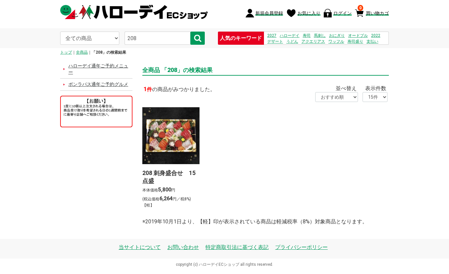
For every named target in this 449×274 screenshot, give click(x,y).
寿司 (307, 35)
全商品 (82, 52)
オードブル (358, 35)
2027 (271, 35)
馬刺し (320, 35)
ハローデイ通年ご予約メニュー (98, 69)
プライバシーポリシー (301, 247)
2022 (375, 35)
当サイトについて (140, 247)
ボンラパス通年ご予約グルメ (98, 84)
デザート (275, 41)
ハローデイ (289, 35)
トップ (66, 52)
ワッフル (336, 41)
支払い (372, 41)
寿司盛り (355, 41)
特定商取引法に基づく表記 (237, 247)
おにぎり (337, 35)
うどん (292, 41)
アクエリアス (313, 41)
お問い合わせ (183, 247)
